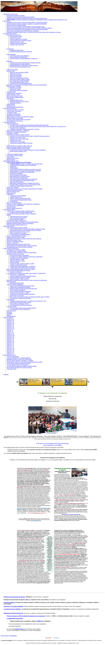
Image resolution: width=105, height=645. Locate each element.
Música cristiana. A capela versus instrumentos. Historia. (20, 116)
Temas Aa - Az (10, 319)
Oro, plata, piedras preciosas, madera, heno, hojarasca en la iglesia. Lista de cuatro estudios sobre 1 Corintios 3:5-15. (38, 126)
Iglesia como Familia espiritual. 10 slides (19, 79)
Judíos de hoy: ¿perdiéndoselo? (17, 274)
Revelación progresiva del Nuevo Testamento (21, 51)
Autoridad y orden (11, 91)
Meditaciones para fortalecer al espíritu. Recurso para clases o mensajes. (24, 238)
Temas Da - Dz (10, 323)
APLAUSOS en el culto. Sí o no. (15, 120)
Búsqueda (6, 374)
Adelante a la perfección (16, 272)
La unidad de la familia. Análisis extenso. (17, 220)
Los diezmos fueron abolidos (12, 609)
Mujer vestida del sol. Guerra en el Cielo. (20, 176)
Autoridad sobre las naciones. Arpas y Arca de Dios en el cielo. (25, 184)
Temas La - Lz (10, 334)
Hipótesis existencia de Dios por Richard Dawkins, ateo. (23, 288)
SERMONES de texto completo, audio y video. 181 (19, 145)
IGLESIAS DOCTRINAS (10, 33)
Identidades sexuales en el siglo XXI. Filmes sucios (19, 359)
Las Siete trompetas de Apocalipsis (18, 175)
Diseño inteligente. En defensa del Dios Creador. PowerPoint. (22, 245)
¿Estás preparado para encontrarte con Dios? (20, 40)
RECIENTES (7, 21)
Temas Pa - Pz (10, 339)
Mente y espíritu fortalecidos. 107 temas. (16, 236)
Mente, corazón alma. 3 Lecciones (18, 233)
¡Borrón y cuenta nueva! (13, 242)
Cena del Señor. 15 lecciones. (14, 111)
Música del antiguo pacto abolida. (15, 118)
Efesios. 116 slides (14, 262)
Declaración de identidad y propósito (16, 15)
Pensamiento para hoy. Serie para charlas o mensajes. (19, 247)
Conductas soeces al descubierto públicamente (21, 212)
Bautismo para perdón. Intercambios (18, 90)
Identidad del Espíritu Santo (16, 50)
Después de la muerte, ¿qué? (17, 41)
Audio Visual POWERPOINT (11, 248)
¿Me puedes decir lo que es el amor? (18, 216)
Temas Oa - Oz (10, 338)
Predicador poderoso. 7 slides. (17, 259)
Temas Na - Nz (10, 337)
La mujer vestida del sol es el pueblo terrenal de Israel (23, 276)
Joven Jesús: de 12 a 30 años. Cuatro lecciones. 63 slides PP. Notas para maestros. (30, 136)
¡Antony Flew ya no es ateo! (17, 295)
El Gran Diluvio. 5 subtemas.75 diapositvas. (20, 298)
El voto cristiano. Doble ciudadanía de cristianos (18, 363)
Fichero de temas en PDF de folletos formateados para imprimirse (26, 616)
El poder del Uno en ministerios (17, 127)
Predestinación (10, 98)
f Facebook (56, 637)
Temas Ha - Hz (10, 328)
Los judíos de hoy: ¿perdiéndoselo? (15, 205)
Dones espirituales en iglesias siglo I (18, 57)
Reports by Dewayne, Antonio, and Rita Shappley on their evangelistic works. (26, 26)
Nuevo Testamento (11, 281)
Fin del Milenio (13, 201)
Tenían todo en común (15, 73)
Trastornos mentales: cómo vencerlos (16, 237)
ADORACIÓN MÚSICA (10, 108)
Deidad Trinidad (11, 104)
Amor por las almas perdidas (17, 219)
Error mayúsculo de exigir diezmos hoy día (20, 66)
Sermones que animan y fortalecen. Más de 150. (18, 244)
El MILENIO (13, 166)
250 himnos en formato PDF (14, 115)
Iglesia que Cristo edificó (16, 75)
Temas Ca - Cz (10, 321)
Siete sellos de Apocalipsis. (16, 173)
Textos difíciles (10, 157)
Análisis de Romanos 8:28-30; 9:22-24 (19, 101)
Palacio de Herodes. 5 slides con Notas (19, 278)
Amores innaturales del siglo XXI (18, 217)
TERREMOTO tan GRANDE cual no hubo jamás (22, 172)
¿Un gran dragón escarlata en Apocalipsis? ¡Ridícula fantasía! (22, 366)
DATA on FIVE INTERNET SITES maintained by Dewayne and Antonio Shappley (27, 29)
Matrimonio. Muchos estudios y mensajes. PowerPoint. (20, 223)
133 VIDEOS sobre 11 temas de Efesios (16, 251)
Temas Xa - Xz (10, 351)
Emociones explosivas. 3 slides (17, 260)
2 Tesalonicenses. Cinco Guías (17, 141)
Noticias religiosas (11, 316)
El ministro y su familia (12, 133)
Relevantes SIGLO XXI (10, 355)
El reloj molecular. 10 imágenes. (17, 290)
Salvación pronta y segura (16, 36)
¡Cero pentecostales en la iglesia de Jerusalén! (21, 305)
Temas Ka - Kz (10, 333)
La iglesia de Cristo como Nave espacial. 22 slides (22, 263)
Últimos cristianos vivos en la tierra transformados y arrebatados (25, 170)
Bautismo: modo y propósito (14, 86)
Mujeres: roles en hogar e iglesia (14, 96)
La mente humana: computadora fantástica (20, 234)
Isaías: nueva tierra (11, 206)
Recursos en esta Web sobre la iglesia (19, 78)
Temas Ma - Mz (10, 335)
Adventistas (9, 313)
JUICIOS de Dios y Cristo (13, 94)
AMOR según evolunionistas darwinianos (20, 287)
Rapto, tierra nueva (11, 193)
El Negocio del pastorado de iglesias (14, 597)
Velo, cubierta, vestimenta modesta (15, 97)
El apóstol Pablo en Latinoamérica (18, 43)
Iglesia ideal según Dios (15, 76)
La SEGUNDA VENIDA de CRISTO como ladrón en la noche (25, 169)
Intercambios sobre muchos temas (15, 107)
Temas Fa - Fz (10, 326)
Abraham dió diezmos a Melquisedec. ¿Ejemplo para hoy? (24, 65)
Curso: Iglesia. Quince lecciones (14, 155)
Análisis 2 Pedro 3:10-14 (16, 197)
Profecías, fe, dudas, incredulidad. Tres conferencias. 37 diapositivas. (23, 204)
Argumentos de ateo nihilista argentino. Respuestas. (22, 294)
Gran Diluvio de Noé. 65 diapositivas (19, 258)
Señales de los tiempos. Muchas (14, 190)
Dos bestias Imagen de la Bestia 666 (18, 177)
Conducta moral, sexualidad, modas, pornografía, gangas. (21, 211)
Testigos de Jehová (11, 310)
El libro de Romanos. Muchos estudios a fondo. (18, 148)
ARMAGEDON (14, 168)
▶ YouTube (49, 637)
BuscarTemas (19, 629)
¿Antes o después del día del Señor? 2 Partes (20, 199)
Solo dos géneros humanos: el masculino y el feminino (20, 360)
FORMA (39, 621)
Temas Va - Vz (10, 348)
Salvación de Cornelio (15, 89)
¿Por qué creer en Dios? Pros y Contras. (19, 292)
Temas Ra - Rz (10, 342)
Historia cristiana (11, 159)
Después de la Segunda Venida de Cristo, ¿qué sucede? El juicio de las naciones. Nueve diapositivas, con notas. (34, 32)
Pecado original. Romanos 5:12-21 (18, 151)
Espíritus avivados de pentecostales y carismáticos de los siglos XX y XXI (28, 301)
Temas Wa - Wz (11, 349)
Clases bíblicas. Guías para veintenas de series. (18, 134)
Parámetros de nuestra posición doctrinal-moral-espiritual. (21, 17)
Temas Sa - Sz (10, 344)
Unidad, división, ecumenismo (14, 93)
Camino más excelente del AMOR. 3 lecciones (21, 143)
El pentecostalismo (9, 602)
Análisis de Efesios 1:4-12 (16, 100)
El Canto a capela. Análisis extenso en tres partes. (19, 119)
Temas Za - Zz (10, 353)
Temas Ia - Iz (10, 330)
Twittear (3, 635)
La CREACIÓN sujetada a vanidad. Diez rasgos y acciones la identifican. (28, 150)
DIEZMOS (9, 61)
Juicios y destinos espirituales (14, 202)
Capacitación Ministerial (9, 122)
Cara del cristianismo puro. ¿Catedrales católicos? (19, 357)
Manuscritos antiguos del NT (17, 283)
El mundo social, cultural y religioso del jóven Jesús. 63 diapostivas (26, 256)
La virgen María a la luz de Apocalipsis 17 (20, 309)
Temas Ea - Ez (10, 324)
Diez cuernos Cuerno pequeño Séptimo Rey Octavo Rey (23, 179)
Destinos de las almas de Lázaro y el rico (20, 231)
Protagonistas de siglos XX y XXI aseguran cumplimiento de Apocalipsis (24, 188)
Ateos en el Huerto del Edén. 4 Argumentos (20, 291)
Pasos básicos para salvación (14, 35)
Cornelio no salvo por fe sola (17, 44)
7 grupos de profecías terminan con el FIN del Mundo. (23, 165)
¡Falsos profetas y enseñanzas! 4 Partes (19, 303)
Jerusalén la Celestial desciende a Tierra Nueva (21, 186)
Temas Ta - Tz (10, 345)
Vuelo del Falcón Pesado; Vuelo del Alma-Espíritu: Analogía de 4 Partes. (27, 229)
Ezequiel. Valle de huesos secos (14, 208)
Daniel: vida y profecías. (13, 187)
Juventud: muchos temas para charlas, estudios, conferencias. (21, 213)
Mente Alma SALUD (9, 226)
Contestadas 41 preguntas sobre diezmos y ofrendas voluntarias (25, 62)
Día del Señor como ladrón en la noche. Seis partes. (19, 367)
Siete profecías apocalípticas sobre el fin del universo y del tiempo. (23, 30)
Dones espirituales (11, 54)
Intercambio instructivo (15, 102)
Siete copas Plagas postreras (16, 181)
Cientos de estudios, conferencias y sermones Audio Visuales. (22, 252)
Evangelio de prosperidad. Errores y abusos (20, 302)
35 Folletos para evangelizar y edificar (16, 249)
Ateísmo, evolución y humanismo (15, 284)
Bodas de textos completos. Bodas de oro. (17, 224)
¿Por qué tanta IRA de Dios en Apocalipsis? (17, 364)
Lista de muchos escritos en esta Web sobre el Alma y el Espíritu (25, 230)
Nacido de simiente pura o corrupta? (18, 39)
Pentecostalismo (11, 299)
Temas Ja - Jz (10, 331)
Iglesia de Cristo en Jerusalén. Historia (19, 72)
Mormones (9, 312)
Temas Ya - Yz (10, 352)
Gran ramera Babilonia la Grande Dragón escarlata (22, 180)
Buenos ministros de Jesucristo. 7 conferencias (18, 130)
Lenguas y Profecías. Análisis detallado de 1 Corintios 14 (24, 58)
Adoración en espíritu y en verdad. (15, 109)
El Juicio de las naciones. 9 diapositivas (19, 255)
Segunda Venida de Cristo (13, 191)
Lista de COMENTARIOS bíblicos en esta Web (18, 270)
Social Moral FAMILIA (9, 209)
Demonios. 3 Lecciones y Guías (17, 137)
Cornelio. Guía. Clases (15, 140)
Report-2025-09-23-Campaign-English (16, 25)
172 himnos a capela (12, 112)
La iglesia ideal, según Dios (15, 618)
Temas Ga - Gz (10, 327)
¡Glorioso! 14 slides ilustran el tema (18, 265)
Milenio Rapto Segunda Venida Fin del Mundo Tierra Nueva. (25, 183)
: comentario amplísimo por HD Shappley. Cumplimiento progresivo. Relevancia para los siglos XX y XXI (37, 19)
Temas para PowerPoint (12, 158)
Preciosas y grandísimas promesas (15, 241)
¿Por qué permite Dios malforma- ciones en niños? (22, 285)
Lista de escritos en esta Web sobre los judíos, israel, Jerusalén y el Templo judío (26, 273)
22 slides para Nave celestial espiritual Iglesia (21, 83)
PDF (27, 599)
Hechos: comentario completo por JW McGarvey (19, 147)
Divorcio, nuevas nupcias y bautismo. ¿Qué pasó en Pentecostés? (22, 222)
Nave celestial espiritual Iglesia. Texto (19, 82)
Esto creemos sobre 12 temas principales (19, 80)
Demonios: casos (11, 105)
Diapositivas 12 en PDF (15, 87)
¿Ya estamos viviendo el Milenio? (18, 195)
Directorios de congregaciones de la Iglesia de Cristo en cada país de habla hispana (27, 18)
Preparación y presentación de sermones (16, 132)
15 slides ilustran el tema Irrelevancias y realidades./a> (23, 266)
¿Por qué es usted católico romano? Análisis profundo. (23, 308)
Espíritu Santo (10, 48)
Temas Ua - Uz (10, 346)
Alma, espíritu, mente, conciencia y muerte (17, 227)
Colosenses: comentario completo (15, 154)
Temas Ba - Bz (10, 320)
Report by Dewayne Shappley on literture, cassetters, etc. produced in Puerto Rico (27, 23)
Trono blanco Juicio (11, 369)
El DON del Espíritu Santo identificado (19, 55)
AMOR (9, 215)
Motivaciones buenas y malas (14, 240)
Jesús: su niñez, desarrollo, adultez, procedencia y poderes (21, 269)
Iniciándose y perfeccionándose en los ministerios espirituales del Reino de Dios (29, 125)
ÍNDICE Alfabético (8, 317)
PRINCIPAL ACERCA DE (10, 14)
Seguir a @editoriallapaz (11, 635)
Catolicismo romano (12, 306)
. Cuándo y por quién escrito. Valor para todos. (26, 163)
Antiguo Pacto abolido (12, 69)
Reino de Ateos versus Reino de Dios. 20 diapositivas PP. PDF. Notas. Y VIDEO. (30, 296)
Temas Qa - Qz (10, 341)
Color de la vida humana (13, 356)
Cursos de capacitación (12, 123)
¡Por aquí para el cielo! (15, 37)
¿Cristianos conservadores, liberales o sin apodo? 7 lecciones (24, 129)
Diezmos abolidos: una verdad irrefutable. (20, 64)
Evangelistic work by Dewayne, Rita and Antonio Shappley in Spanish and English (27, 22)
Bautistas (9, 314)
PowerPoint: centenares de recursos (15, 254)
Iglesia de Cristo (11, 71)
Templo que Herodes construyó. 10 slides (20, 277)
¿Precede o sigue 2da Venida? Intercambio (20, 198)
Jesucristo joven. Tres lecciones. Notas (19, 139)
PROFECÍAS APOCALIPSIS (11, 161)
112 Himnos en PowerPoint (13, 114)
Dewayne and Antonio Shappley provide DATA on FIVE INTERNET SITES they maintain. (29, 28)
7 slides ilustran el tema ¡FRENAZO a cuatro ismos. (22, 267)
